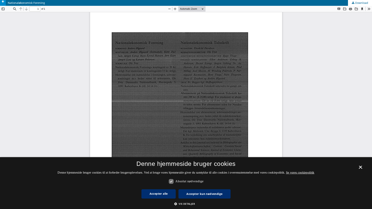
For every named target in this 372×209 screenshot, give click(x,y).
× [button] (360, 168)
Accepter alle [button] (159, 193)
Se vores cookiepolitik (300, 172)
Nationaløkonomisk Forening (26, 3)
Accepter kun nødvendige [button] (204, 194)
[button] (186, 203)
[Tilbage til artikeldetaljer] (3, 3)
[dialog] (186, 183)
